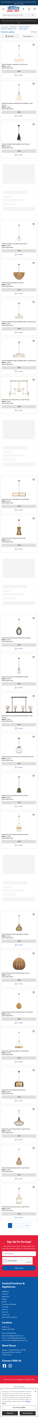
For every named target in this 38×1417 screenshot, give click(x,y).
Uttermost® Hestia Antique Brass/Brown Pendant (15, 934)
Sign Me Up (19, 1268)
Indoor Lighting (23, 29)
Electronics (13, 27)
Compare (20, 75)
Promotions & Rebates (9, 1304)
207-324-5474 (11, 1333)
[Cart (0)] (34, 9)
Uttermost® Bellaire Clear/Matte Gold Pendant (14, 244)
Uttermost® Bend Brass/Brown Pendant (12, 282)
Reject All (10, 1413)
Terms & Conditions (19, 1387)
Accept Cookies (28, 1413)
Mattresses (5, 1296)
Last (27, 1225)
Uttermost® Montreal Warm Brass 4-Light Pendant (15, 1207)
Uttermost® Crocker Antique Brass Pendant (13, 538)
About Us (5, 1312)
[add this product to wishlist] (33, 44)
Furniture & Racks (23, 27)
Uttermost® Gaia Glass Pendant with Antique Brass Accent (18, 756)
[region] (19, 1403)
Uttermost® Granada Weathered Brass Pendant (15, 795)
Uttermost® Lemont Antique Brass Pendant (13, 1090)
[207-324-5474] (29, 9)
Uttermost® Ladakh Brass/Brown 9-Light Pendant (15, 1051)
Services (4, 1309)
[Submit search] (33, 15)
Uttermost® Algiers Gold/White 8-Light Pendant (14, 64)
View (19, 71)
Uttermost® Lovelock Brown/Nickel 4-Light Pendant (16, 1129)
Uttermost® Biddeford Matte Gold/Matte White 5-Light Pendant (19, 321)
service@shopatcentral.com (17, 1338)
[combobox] (28, 36)
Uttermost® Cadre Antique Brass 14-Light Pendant (15, 399)
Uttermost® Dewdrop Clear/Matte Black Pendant (15, 677)
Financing (5, 1307)
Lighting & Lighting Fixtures (9, 29)
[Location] (23, 9)
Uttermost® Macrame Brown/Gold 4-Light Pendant (15, 1168)
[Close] (35, 1391)
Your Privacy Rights (19, 1407)
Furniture (5, 1294)
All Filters (11, 36)
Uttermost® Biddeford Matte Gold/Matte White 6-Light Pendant (19, 360)
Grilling (4, 1299)
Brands (4, 1302)
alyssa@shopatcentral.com (18, 1340)
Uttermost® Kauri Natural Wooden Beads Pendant (15, 973)
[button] (3, 9)
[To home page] (13, 9)
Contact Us (5, 1315)
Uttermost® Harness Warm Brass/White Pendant (15, 834)
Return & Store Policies (9, 1317)
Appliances (5, 1291)
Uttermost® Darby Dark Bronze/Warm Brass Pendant (16, 638)
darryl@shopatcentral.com (14, 1336)
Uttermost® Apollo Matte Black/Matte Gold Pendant (16, 144)
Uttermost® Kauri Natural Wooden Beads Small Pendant (17, 1012)
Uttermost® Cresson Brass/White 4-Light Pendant (15, 499)
